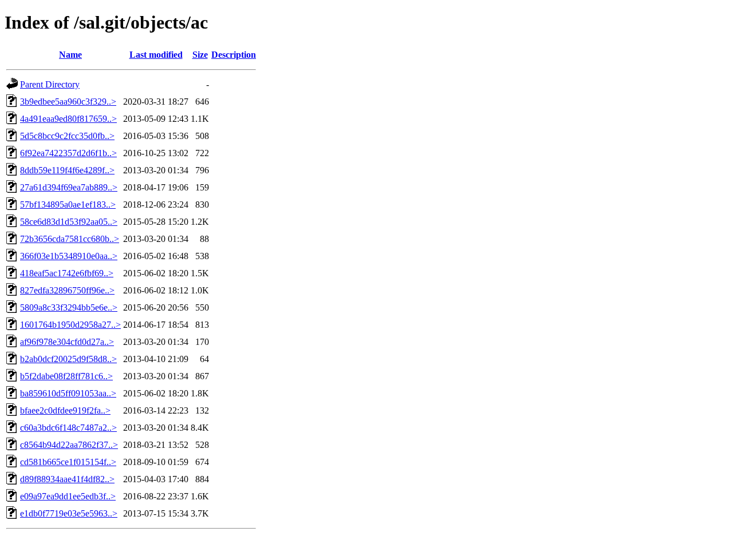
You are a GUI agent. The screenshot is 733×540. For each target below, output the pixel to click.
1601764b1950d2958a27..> (70, 324)
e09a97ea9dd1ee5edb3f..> (68, 496)
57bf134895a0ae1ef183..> (68, 204)
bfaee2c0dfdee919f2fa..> (65, 410)
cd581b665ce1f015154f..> (68, 462)
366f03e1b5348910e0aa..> (68, 256)
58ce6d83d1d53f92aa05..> (68, 222)
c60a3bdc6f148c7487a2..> (68, 427)
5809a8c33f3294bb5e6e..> (68, 307)
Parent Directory (50, 84)
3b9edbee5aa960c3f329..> (68, 101)
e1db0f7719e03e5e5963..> (68, 513)
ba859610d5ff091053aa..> (68, 393)
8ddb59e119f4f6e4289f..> (67, 170)
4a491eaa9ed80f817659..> (68, 119)
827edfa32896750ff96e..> (67, 290)
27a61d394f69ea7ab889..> (68, 187)
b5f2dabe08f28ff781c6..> (66, 376)
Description (233, 54)
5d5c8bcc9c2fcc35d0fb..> (67, 136)
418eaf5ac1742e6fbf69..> (66, 273)
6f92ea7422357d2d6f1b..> (68, 153)
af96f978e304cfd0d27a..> (67, 342)
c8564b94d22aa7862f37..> (69, 445)
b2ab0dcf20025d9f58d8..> (68, 359)
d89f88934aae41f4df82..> (67, 479)
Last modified (156, 54)
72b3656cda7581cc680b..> (69, 239)
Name (70, 54)
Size (200, 54)
